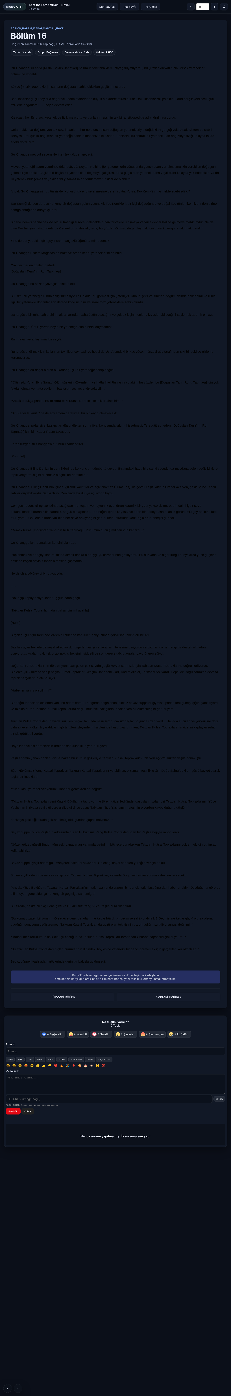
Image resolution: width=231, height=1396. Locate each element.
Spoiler (61, 1059)
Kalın (10, 1059)
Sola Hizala (76, 1059)
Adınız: (10, 1044)
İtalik (20, 1059)
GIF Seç (219, 1099)
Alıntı (50, 1059)
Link (30, 1059)
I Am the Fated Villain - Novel (49, 5)
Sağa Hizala (104, 1059)
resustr (26, 52)
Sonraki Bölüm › (168, 997)
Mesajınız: (12, 1071)
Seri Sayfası (107, 6)
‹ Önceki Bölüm (62, 997)
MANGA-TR (15, 6)
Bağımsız (52, 52)
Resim (40, 1059)
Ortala (90, 1059)
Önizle (27, 1111)
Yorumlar (151, 6)
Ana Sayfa (129, 6)
